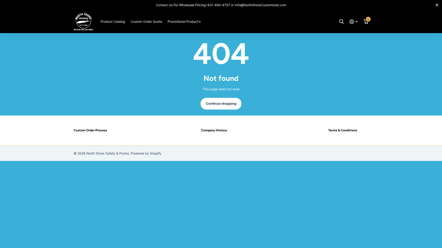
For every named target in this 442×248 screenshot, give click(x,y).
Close (437, 5)
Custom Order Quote (146, 21)
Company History (214, 130)
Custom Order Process (90, 130)
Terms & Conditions (342, 130)
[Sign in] (353, 22)
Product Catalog (113, 21)
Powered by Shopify (146, 153)
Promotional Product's (184, 21)
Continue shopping (221, 103)
